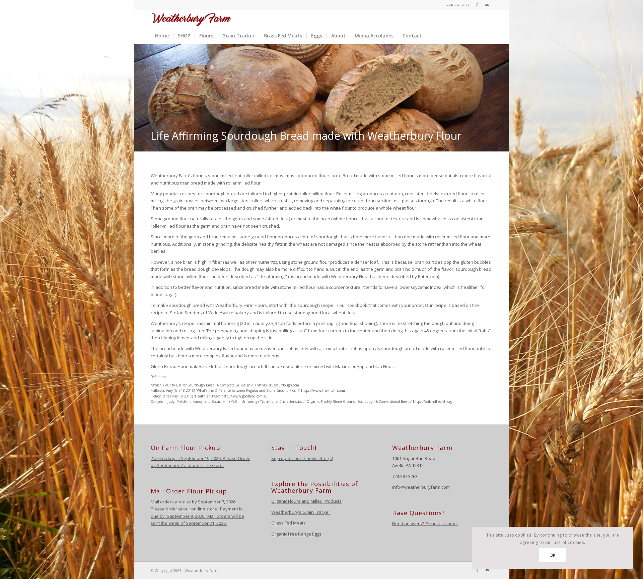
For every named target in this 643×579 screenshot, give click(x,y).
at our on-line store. (204, 465)
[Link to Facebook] (477, 5)
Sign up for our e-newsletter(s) (302, 458)
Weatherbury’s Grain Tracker (300, 512)
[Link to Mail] (487, 5)
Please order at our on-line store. (184, 509)
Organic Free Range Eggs (296, 534)
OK (553, 555)
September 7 (170, 465)
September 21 (200, 523)
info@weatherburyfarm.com (421, 487)
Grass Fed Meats (288, 523)
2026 (230, 502)
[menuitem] (162, 35)
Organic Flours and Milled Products (306, 501)
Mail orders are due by (174, 502)
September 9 (180, 516)
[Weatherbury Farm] (191, 18)
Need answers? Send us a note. (425, 523)
